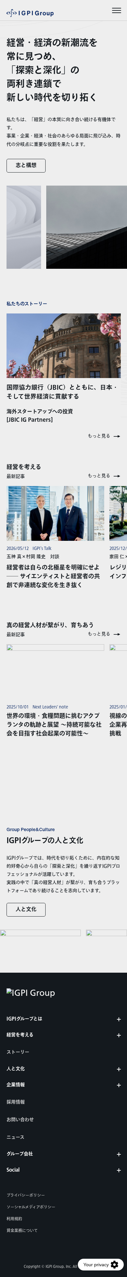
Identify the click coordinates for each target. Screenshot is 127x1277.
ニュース (15, 1137)
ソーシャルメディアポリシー (31, 1207)
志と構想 (26, 165)
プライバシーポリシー (26, 1195)
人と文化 (26, 909)
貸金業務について (22, 1231)
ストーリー (18, 1052)
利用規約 (14, 1219)
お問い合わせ (20, 1119)
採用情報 (16, 1102)
